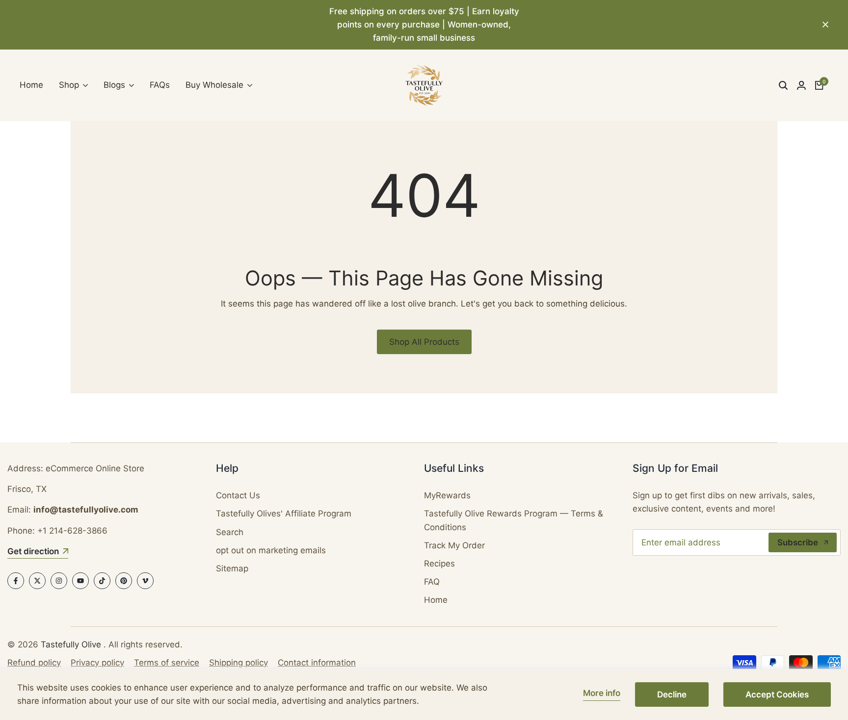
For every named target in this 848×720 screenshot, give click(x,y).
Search (229, 532)
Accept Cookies (777, 694)
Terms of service (166, 663)
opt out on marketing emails (271, 550)
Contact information (317, 663)
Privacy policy (97, 663)
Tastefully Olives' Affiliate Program (283, 513)
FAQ (432, 582)
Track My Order (454, 545)
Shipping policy (238, 663)
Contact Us (238, 495)
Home (436, 600)
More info (601, 693)
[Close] (823, 24)
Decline (672, 694)
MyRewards (447, 495)
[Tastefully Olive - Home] (424, 85)
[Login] (801, 85)
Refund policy (34, 663)
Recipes (439, 563)
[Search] (783, 85)
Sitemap (232, 568)
